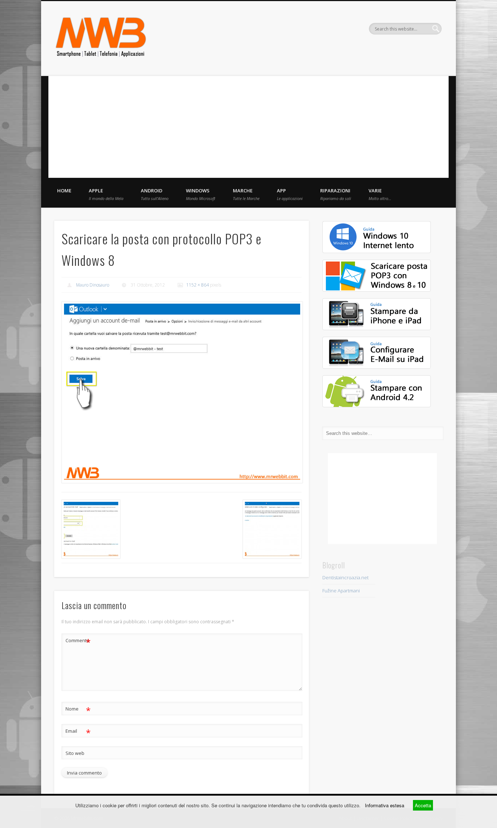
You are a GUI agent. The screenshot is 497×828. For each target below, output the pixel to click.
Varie (380, 194)
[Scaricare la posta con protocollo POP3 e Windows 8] (181, 392)
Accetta (423, 805)
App (290, 194)
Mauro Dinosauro (92, 285)
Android (154, 194)
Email (78, 732)
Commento (78, 641)
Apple (106, 194)
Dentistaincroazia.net (345, 577)
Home (64, 190)
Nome (78, 709)
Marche (246, 194)
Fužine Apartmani (341, 590)
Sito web (74, 753)
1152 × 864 (197, 285)
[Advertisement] (248, 127)
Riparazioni (335, 194)
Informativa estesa (384, 805)
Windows (200, 194)
